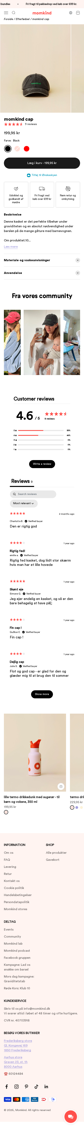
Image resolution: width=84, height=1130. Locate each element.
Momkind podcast (17, 950)
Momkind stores (15, 909)
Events (8, 929)
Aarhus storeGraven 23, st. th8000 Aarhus (16, 1062)
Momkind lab (13, 943)
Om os (8, 852)
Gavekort (52, 859)
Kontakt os (12, 881)
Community (12, 936)
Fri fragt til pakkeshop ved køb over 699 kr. (48, 4)
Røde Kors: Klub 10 (17, 988)
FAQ (7, 859)
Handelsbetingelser (18, 895)
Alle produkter (56, 852)
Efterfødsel (23, 19)
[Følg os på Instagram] (16, 1086)
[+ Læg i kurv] (60, 786)
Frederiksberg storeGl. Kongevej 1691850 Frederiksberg (18, 1045)
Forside (8, 19)
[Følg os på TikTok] (36, 1086)
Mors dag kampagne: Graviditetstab (19, 979)
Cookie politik (14, 888)
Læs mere (11, 246)
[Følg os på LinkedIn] (46, 1086)
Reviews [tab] (22, 481)
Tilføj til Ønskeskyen (44, 175)
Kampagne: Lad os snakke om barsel (17, 967)
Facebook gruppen (17, 957)
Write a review (42, 464)
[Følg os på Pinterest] (26, 1086)
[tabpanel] (42, 596)
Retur (8, 873)
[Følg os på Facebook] (6, 1086)
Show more (42, 694)
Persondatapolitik (16, 902)
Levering (10, 866)
